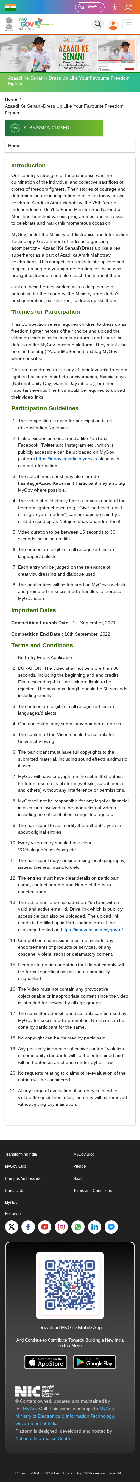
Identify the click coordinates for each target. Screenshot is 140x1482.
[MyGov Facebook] (28, 1227)
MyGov (11, 1202)
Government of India (36, 1423)
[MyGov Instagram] (61, 1227)
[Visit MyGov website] (70, 1285)
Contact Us (14, 1190)
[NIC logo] (37, 1391)
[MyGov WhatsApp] (78, 1227)
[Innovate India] (44, 23)
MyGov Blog (84, 1154)
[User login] (113, 24)
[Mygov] (19, 24)
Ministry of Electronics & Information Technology (64, 1416)
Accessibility (114, 7)
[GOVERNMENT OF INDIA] (11, 7)
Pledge (79, 1166)
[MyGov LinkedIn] (94, 1227)
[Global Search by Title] (98, 24)
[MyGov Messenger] (111, 1227)
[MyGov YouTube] (44, 1227)
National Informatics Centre (43, 1438)
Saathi (79, 1178)
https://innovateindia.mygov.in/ (92, 929)
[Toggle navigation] (128, 24)
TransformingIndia (21, 1154)
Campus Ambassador (24, 1178)
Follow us (128, 7)
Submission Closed (46, 128)
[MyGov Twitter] (11, 1227)
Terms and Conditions (92, 1190)
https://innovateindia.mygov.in (66, 458)
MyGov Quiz (15, 1166)
